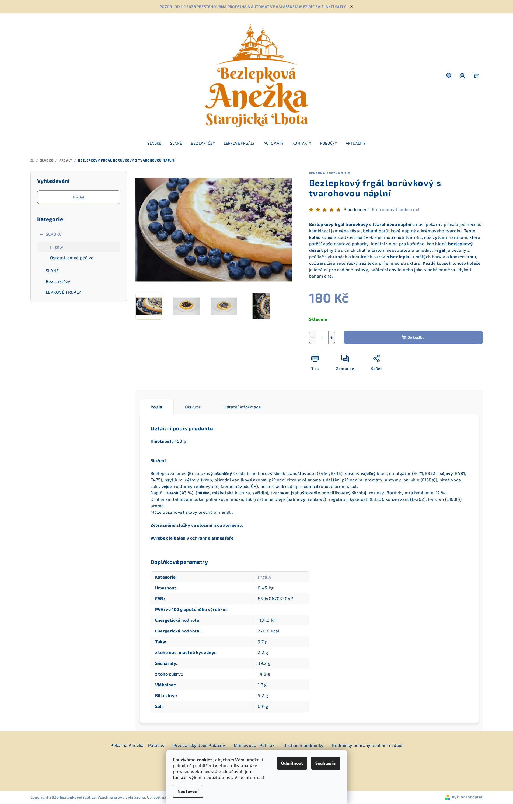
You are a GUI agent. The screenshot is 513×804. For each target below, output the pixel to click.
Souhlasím (325, 762)
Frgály (57, 246)
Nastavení (187, 790)
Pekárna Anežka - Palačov (137, 745)
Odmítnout (292, 762)
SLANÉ (52, 270)
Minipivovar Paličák (254, 745)
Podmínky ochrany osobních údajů (367, 745)
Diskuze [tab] (193, 406)
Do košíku (415, 337)
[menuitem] (154, 143)
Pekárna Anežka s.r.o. (330, 173)
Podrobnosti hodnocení (395, 209)
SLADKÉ (54, 233)
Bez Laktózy (58, 281)
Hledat (79, 197)
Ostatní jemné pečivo (72, 257)
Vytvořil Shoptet (467, 797)
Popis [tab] (156, 406)
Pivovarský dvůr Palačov (199, 745)
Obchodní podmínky (303, 745)
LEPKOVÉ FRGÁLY (63, 292)
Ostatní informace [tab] (242, 406)
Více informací (249, 777)
